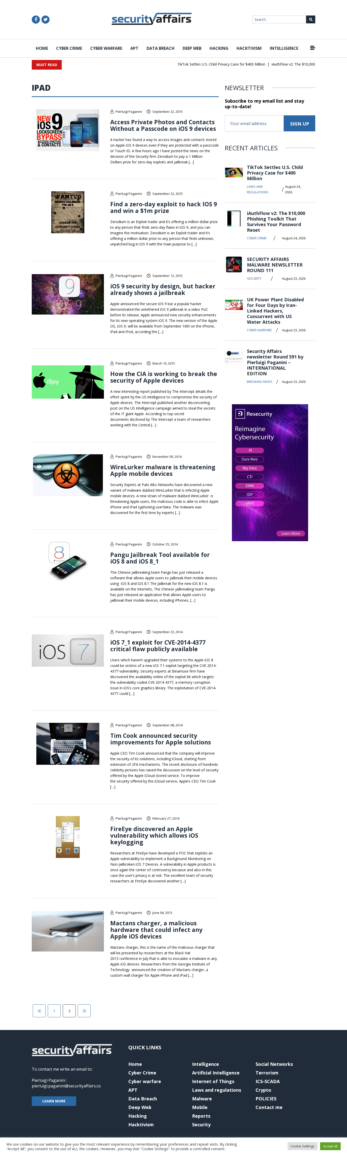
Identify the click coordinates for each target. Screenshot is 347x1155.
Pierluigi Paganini (129, 111)
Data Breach (161, 48)
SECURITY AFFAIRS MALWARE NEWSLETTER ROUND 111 (275, 264)
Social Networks (274, 1064)
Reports (201, 1116)
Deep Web (192, 48)
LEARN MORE (54, 1101)
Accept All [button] (330, 1146)
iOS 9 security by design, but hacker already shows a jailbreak (162, 289)
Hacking (219, 48)
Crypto (263, 1090)
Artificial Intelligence (216, 1073)
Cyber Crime (69, 48)
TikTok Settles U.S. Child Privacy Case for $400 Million (210, 64)
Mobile (200, 1107)
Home (42, 48)
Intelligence (284, 48)
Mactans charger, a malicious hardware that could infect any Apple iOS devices (156, 929)
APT (134, 48)
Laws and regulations (258, 189)
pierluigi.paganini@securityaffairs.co (66, 1086)
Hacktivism (249, 48)
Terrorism (267, 1073)
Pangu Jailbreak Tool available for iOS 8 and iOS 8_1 (160, 558)
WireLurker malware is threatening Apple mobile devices (162, 470)
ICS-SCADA (268, 1081)
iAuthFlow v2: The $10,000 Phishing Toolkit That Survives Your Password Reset (276, 221)
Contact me (269, 1107)
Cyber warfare (106, 48)
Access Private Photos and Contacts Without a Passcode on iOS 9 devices (163, 125)
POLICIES (266, 1099)
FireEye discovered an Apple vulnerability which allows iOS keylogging (154, 835)
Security (254, 278)
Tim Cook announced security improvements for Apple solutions (160, 738)
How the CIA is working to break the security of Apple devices (163, 377)
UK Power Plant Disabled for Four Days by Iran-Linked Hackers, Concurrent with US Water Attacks (275, 310)
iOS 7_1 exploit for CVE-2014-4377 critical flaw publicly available (158, 645)
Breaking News (259, 381)
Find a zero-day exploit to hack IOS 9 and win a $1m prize (163, 207)
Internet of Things (213, 1081)
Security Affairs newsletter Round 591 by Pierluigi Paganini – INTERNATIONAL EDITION (275, 362)
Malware (202, 1099)
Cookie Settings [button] (302, 1146)
